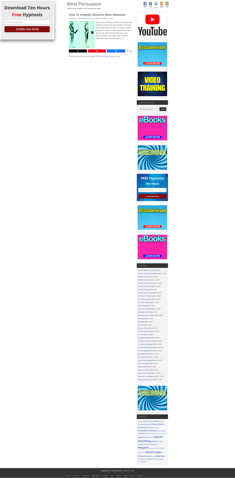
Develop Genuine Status (145, 293)
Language (140, 444)
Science (153, 456)
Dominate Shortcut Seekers (146, 315)
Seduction (87, 56)
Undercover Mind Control (145, 379)
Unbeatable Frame (143, 312)
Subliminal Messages (157, 459)
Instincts (160, 441)
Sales (149, 456)
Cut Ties (140, 334)
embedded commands (147, 430)
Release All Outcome (144, 280)
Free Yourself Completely (145, 347)
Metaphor (143, 447)
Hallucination (153, 433)
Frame (140, 433)
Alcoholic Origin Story (144, 270)
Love (149, 444)
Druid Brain (141, 322)
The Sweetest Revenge (145, 344)
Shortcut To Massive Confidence (147, 273)
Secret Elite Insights (144, 302)
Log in (132, 471)
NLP (162, 452)
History (158, 433)
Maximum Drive (142, 328)
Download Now (152, 196)
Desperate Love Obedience (146, 376)
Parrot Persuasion (143, 363)
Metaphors (151, 448)
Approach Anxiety (147, 421)
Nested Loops (153, 452)
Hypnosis (141, 437)
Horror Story (163, 433)
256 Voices (140, 421)
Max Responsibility (143, 338)
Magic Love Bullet (143, 370)
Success (140, 461)
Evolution (162, 431)
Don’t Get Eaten (143, 289)
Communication (146, 424)
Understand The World (144, 286)
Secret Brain (141, 318)
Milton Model (158, 448)
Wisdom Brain (142, 305)
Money (143, 452)
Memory (156, 444)
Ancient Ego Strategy (144, 373)
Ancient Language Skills (145, 350)
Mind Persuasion (84, 4)
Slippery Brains (142, 367)
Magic (152, 444)
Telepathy (144, 461)
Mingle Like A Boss (143, 277)
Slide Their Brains (143, 357)
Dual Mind (149, 427)
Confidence (112, 56)
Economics (155, 427)
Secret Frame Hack (143, 331)
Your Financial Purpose (145, 299)
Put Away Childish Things (145, 283)
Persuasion (142, 456)
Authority (161, 421)
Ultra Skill (141, 325)
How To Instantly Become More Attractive (97, 14)
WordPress (126, 471)
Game (82, 56)
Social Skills (141, 459)
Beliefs (78, 56)
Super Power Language (145, 360)
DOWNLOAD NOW (27, 29)
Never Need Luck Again (145, 309)
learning (145, 444)
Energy (158, 431)
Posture (118, 56)
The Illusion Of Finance (145, 296)
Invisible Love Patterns (145, 341)
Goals (147, 433)
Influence (154, 441)
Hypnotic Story (149, 437)
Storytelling (148, 459)
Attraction (101, 56)
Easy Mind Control (143, 354)
